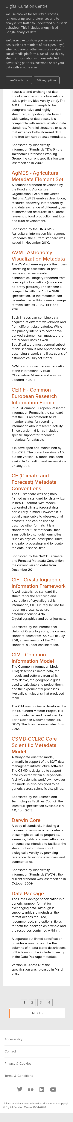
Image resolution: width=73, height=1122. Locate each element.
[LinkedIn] (41, 1089)
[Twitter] (20, 1089)
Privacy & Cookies (17, 1063)
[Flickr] (31, 1089)
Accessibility (13, 1039)
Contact (10, 1051)
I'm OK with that (19, 80)
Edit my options (46, 80)
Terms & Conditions (18, 1076)
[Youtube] (53, 1089)
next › (37, 1013)
